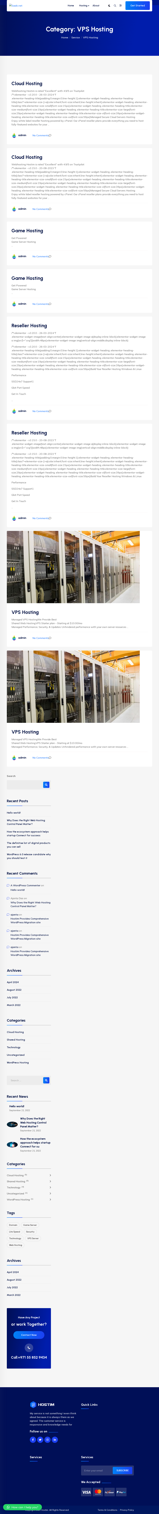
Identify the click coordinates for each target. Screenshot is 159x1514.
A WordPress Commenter (25, 885)
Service (75, 37)
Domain (13, 1225)
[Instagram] (47, 1440)
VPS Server (33, 1238)
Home (71, 5)
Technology (13, 1047)
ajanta (14, 914)
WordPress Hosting (18, 1062)
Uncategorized (16, 1054)
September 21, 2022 (19, 1110)
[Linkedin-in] (55, 1440)
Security (30, 1231)
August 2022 (14, 989)
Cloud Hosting (15, 1032)
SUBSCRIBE (122, 1470)
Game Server (30, 1225)
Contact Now (29, 1334)
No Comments (40, 135)
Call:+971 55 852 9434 (29, 1357)
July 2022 (12, 997)
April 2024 (13, 982)
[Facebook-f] (33, 1440)
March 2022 (13, 1005)
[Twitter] (40, 1440)
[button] (22, 1507)
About (96, 5)
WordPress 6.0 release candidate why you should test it (29, 856)
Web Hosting (15, 1245)
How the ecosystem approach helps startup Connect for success (28, 833)
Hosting (83, 5)
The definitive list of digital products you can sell (28, 845)
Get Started (137, 5)
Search (11, 776)
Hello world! (14, 812)
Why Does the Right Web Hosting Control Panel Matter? (26, 822)
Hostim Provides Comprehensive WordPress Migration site (30, 920)
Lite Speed (14, 1231)
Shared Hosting (16, 1039)
